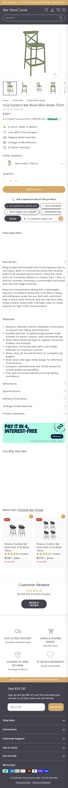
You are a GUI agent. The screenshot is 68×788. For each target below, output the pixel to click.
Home (6, 100)
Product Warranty (14, 413)
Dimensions (10, 383)
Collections (18, 100)
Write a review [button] (34, 604)
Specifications (11, 391)
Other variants (12, 155)
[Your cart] (58, 9)
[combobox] (34, 18)
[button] (12, 554)
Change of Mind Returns (17, 406)
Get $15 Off (56, 707)
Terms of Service (41, 782)
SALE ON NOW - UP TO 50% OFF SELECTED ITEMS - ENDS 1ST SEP (34, 2)
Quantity (8, 173)
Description (10, 262)
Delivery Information (15, 398)
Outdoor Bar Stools (36, 100)
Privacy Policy (23, 782)
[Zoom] (55, 74)
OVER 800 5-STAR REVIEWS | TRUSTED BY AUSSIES (34, 679)
